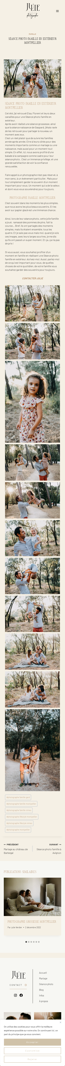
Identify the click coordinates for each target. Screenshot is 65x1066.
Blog (41, 989)
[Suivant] (57, 908)
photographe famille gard (18, 797)
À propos (43, 1001)
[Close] (62, 1022)
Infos (41, 995)
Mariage (43, 978)
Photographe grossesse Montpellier (32, 921)
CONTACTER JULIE (32, 278)
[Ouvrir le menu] (57, 11)
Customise (32, 1050)
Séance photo (46, 984)
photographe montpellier (18, 829)
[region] (32, 1043)
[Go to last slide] (8, 908)
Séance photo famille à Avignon (49, 848)
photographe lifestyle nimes (19, 823)
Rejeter (33, 1059)
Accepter (32, 1042)
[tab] (26, 942)
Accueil (43, 972)
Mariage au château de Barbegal (16, 848)
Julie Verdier (16, 927)
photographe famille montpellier (21, 803)
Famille (32, 34)
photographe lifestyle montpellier (21, 816)
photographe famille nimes (18, 810)
